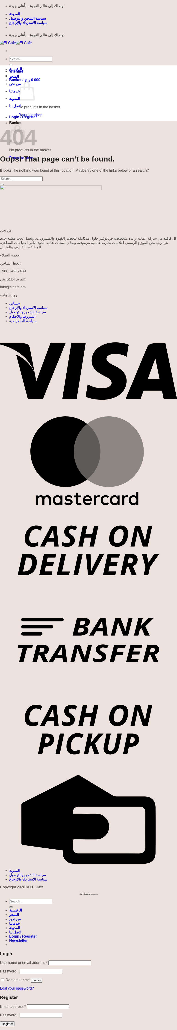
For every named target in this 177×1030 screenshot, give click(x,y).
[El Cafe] (16, 43)
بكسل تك (84, 893)
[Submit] (11, 64)
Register (7, 1024)
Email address (13, 1007)
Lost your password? (17, 988)
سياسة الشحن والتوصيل (27, 18)
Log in (36, 980)
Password (9, 971)
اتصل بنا (15, 106)
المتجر (14, 76)
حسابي (14, 303)
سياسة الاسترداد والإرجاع (28, 23)
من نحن (15, 84)
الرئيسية (15, 69)
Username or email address (23, 963)
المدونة (14, 14)
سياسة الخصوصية (22, 321)
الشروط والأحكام (22, 316)
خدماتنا (14, 91)
